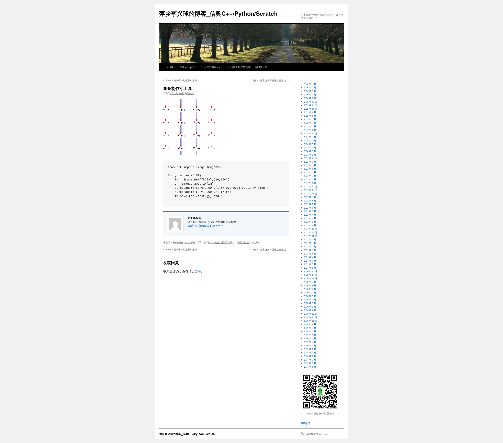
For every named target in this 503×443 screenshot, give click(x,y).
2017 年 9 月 (310, 359)
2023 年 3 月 (310, 175)
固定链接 (244, 242)
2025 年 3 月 (310, 122)
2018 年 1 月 (310, 356)
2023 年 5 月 (310, 168)
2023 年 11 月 (310, 158)
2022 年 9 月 (310, 197)
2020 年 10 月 (310, 278)
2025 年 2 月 (310, 126)
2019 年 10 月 (310, 320)
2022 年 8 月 (310, 200)
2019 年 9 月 (310, 324)
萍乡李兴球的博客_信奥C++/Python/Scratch (218, 13)
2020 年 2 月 (310, 306)
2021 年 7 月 (310, 246)
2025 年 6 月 (310, 115)
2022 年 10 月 (310, 193)
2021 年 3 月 (310, 260)
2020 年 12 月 (310, 271)
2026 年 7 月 (310, 87)
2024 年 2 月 (310, 154)
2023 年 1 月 (310, 182)
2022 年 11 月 (310, 189)
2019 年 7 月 (310, 331)
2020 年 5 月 (310, 295)
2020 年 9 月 (310, 281)
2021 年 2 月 (310, 264)
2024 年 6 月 (310, 140)
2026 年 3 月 (310, 90)
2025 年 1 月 (310, 129)
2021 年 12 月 (310, 228)
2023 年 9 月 (310, 161)
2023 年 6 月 (310, 165)
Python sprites (188, 67)
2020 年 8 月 (310, 285)
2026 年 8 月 (310, 83)
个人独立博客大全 (210, 67)
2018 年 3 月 (310, 352)
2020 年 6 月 (310, 292)
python (188, 242)
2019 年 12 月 (310, 313)
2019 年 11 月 (310, 317)
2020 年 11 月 (310, 274)
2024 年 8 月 (310, 136)
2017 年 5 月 (310, 363)
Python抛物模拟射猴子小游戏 (180, 80)
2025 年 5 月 (310, 119)
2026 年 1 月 (310, 98)
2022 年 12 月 (310, 186)
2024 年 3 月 (310, 151)
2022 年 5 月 (310, 211)
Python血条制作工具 (219, 242)
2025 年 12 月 (310, 101)
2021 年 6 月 (310, 250)
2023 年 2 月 (310, 179)
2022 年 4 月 (310, 214)
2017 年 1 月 (310, 366)
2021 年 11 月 (310, 232)
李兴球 (190, 93)
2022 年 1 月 (310, 225)
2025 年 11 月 (310, 105)
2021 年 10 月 (310, 235)
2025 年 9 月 (310, 112)
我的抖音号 (261, 67)
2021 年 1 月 (310, 267)
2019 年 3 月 (310, 345)
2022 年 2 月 (310, 221)
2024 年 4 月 (310, 147)
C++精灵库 (169, 67)
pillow (180, 242)
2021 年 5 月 (310, 253)
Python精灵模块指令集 (238, 67)
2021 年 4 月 (310, 257)
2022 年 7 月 (310, 204)
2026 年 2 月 (310, 94)
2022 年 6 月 (310, 207)
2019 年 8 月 (310, 327)
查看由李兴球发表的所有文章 (207, 226)
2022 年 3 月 (310, 218)
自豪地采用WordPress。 (317, 433)
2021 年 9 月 (310, 239)
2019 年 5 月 (310, 338)
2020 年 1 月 (310, 310)
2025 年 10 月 (310, 108)
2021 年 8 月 (310, 242)
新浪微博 (305, 423)
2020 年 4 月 (310, 299)
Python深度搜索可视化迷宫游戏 (270, 80)
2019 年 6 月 (310, 334)
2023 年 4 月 (310, 172)
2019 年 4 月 (310, 341)
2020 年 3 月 (310, 303)
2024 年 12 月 (310, 133)
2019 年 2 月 (310, 349)
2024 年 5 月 (310, 144)
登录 (198, 271)
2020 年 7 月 (310, 288)
